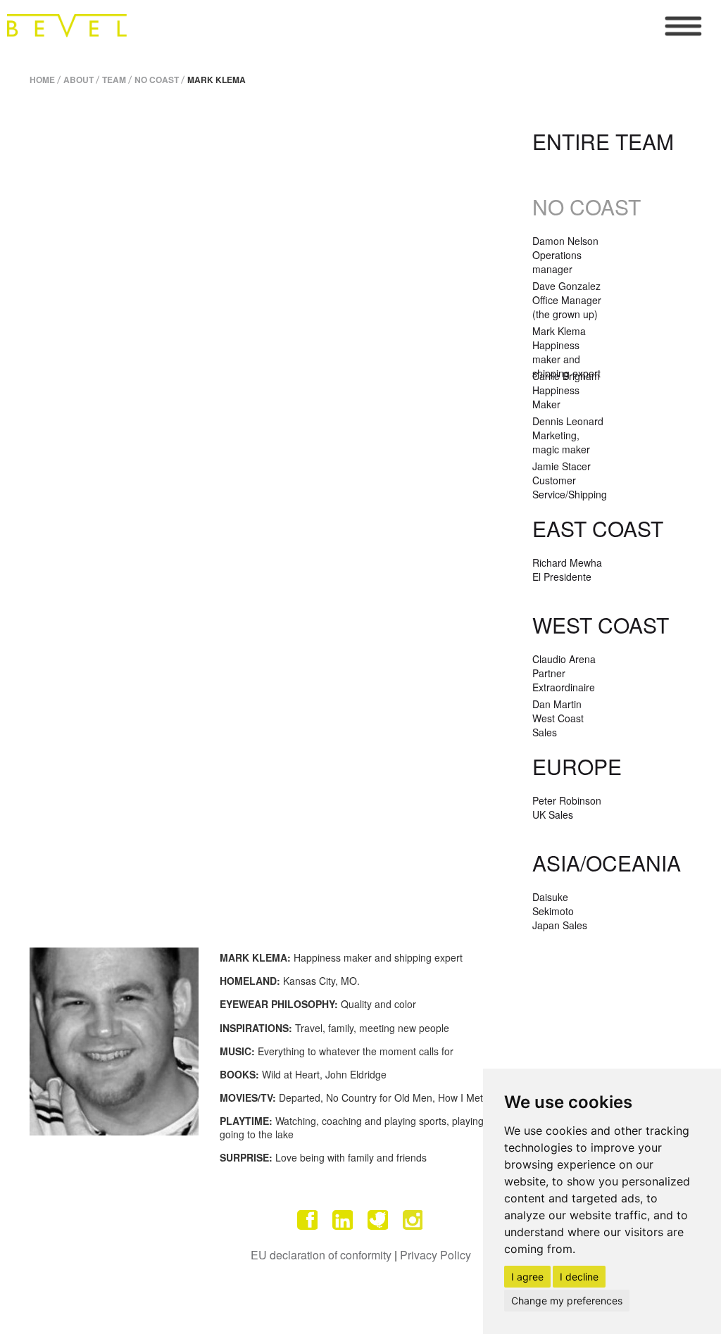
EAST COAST (597, 528)
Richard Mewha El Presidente (567, 569)
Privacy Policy (435, 1255)
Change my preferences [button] (566, 1301)
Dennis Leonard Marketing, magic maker (567, 435)
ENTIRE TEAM (603, 141)
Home (42, 79)
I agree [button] (527, 1277)
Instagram (413, 1220)
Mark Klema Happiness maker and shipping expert (566, 352)
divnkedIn (342, 1220)
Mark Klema (216, 79)
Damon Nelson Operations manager (565, 255)
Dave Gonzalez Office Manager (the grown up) (566, 300)
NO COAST (156, 79)
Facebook (307, 1220)
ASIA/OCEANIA (606, 863)
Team (114, 79)
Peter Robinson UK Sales (566, 807)
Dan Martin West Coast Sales (558, 718)
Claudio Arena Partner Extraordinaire (564, 673)
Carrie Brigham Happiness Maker (566, 390)
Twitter (378, 1220)
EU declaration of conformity (321, 1255)
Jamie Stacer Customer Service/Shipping (569, 480)
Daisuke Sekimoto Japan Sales (559, 911)
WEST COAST (600, 625)
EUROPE (577, 766)
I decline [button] (579, 1277)
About (78, 79)
